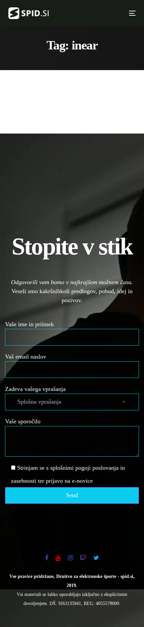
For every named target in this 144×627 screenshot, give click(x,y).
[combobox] (72, 402)
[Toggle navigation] (102, 13)
